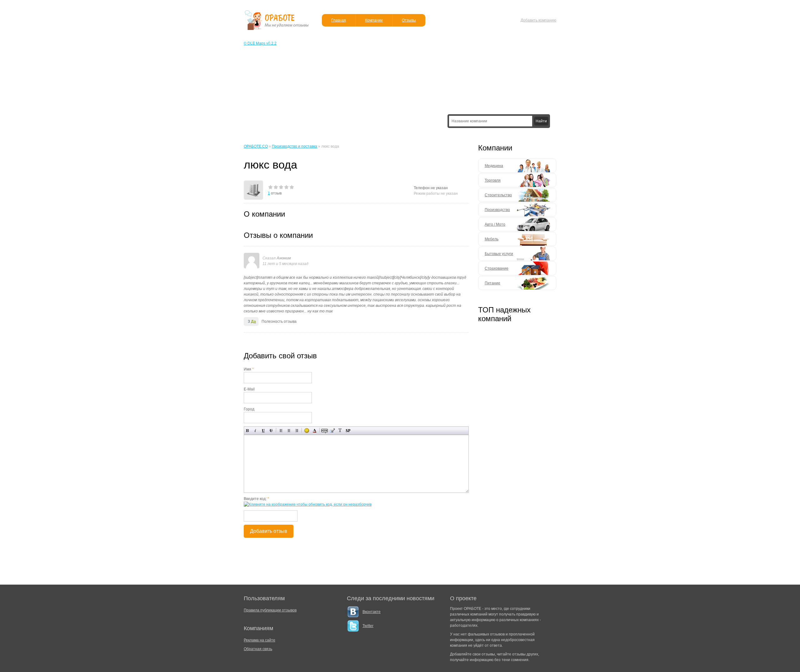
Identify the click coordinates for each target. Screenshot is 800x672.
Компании (374, 20)
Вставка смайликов (306, 430)
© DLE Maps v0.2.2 (260, 43)
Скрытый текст (324, 430)
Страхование (496, 268)
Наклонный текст (255, 430)
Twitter (367, 626)
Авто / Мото (495, 224)
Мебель (491, 239)
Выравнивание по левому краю (281, 430)
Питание (492, 283)
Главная (338, 20)
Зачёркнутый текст (271, 430)
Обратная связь (258, 649)
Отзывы (409, 20)
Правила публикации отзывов (270, 610)
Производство (497, 210)
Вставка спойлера (348, 430)
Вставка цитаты (332, 430)
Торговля (493, 180)
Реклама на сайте (259, 640)
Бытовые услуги (499, 254)
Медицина (494, 166)
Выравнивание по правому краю (296, 430)
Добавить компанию (538, 20)
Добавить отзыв (268, 531)
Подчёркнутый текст (263, 430)
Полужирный (247, 430)
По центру (288, 430)
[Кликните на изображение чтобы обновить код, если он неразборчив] (308, 504)
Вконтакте (371, 612)
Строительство (498, 195)
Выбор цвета (314, 430)
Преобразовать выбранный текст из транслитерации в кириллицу (340, 430)
